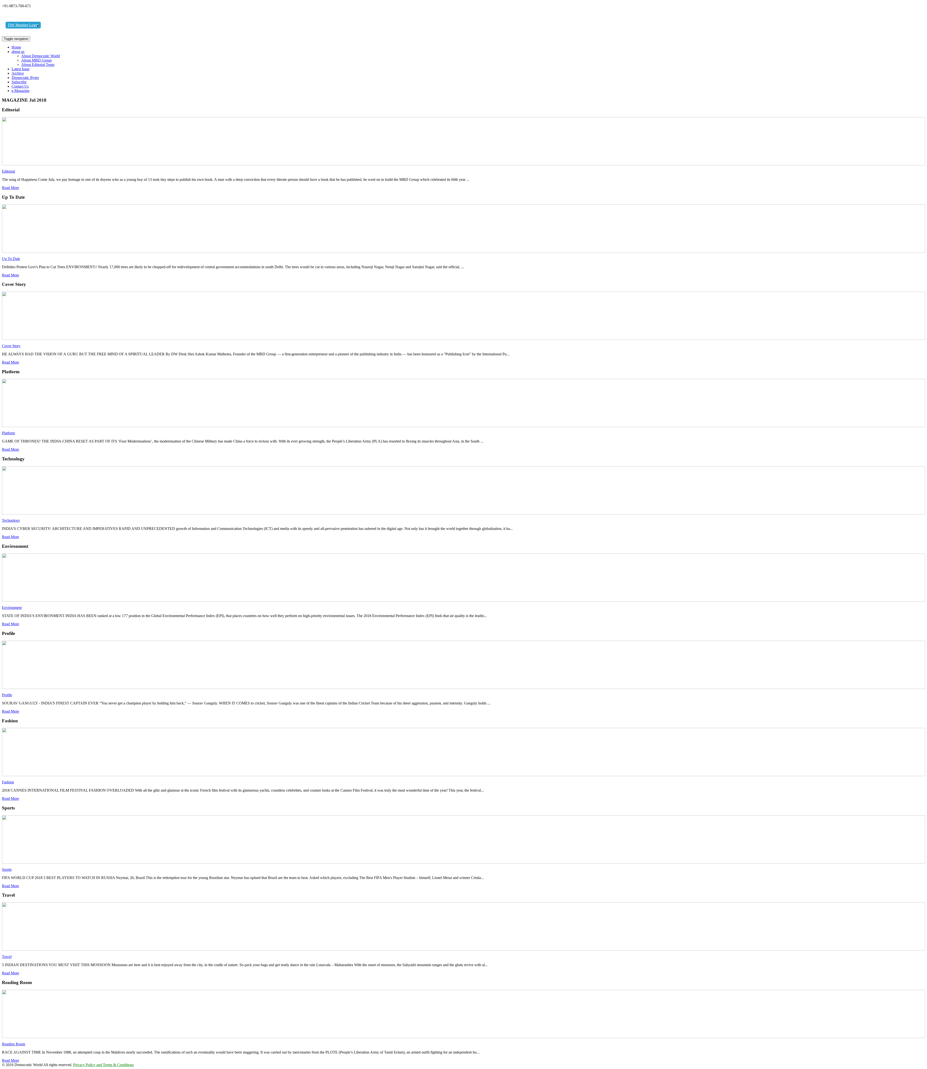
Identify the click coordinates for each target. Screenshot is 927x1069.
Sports (7, 869)
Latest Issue (20, 69)
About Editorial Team (37, 65)
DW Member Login (23, 25)
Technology (11, 520)
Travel (7, 957)
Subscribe (19, 82)
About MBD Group (36, 60)
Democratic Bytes (25, 78)
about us (18, 51)
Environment (12, 607)
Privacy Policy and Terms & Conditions (103, 1065)
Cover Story (11, 346)
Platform (8, 433)
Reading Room (13, 1044)
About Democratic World (40, 56)
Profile (7, 695)
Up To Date (11, 259)
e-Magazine (20, 91)
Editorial (8, 171)
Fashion (8, 782)
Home (16, 47)
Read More (10, 188)
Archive (18, 73)
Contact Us (20, 86)
